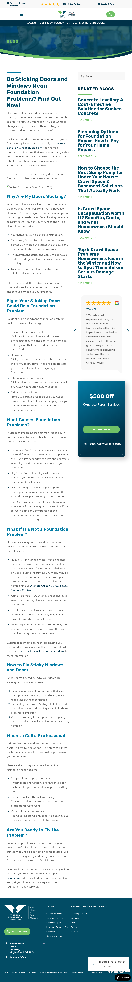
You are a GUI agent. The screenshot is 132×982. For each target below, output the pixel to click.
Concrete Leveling (54, 936)
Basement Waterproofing (57, 927)
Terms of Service (79, 972)
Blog (73, 922)
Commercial (51, 931)
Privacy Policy (97, 972)
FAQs (84, 914)
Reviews (74, 927)
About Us (75, 906)
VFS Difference (89, 906)
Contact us (13, 877)
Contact (103, 906)
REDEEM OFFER (101, 429)
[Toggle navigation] (21, 14)
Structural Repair (53, 922)
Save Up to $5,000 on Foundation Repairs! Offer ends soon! (66, 23)
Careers (74, 931)
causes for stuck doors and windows (42, 651)
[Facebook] (110, 971)
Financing (75, 914)
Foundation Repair (54, 914)
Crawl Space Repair (54, 918)
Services (50, 906)
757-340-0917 (19, 931)
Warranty (75, 918)
